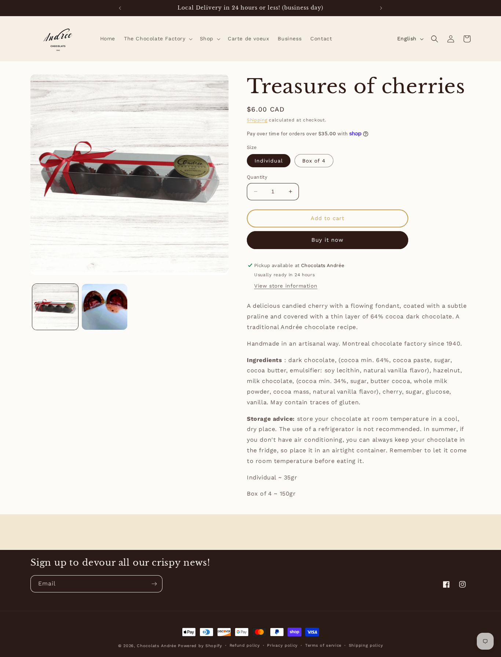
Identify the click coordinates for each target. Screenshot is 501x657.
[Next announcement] (381, 8)
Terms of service (323, 645)
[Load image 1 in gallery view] (55, 307)
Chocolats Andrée (156, 645)
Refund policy (245, 645)
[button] (157, 38)
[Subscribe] (154, 583)
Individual (269, 161)
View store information (285, 286)
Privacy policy (282, 645)
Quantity (257, 177)
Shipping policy (366, 645)
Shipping (257, 120)
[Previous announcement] (120, 8)
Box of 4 (314, 161)
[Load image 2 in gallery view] (105, 307)
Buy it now (327, 240)
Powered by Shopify (200, 645)
